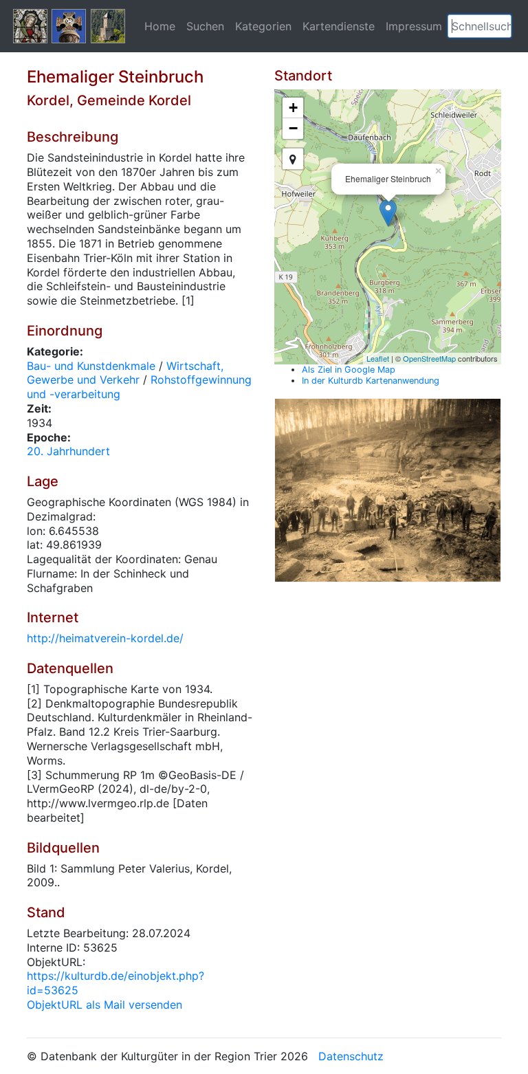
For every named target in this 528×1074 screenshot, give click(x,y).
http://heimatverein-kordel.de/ (105, 638)
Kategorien (263, 26)
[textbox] (479, 26)
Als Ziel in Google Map (348, 369)
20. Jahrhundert (68, 451)
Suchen (205, 26)
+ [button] (293, 107)
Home (159, 26)
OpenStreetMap (429, 358)
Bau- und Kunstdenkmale (91, 366)
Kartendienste (338, 26)
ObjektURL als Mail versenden (104, 1004)
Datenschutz (351, 1056)
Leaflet (377, 358)
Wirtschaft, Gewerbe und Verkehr (125, 373)
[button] (501, 26)
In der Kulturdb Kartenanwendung (370, 380)
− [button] (293, 128)
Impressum (414, 26)
